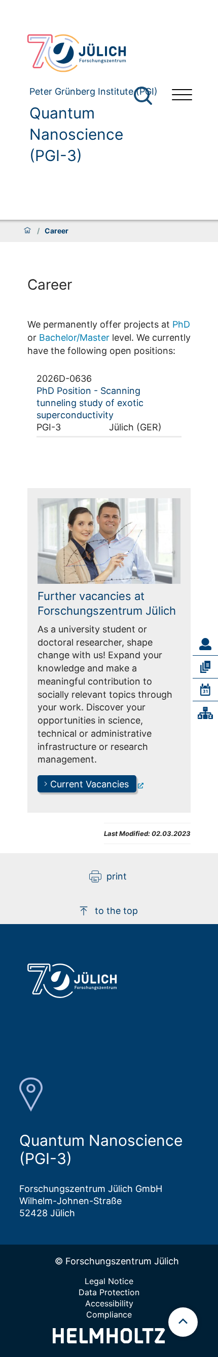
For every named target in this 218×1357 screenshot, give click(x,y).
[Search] (144, 96)
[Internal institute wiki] (205, 713)
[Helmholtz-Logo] (109, 1340)
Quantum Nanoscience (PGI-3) (76, 134)
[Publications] (205, 667)
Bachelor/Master (74, 337)
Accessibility (109, 1303)
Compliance (109, 1314)
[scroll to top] (183, 1322)
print (116, 876)
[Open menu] (182, 96)
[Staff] (205, 644)
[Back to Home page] (91, 53)
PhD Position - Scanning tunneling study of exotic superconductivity (90, 402)
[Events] (205, 689)
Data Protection (109, 1292)
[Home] (27, 231)
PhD (181, 324)
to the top (116, 910)
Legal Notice (109, 1281)
